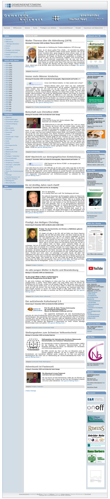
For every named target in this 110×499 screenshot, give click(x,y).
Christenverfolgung (11, 124)
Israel (7, 141)
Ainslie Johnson (65, 494)
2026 (7, 63)
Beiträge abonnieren (13, 44)
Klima (7, 147)
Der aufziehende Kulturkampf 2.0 (43, 301)
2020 (7, 76)
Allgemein (9, 117)
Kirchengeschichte (11, 145)
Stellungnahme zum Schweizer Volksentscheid (50, 332)
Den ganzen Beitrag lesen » (45, 102)
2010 (7, 98)
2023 (7, 70)
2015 (7, 87)
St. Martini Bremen (94, 314)
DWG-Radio (91, 294)
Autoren (27, 28)
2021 (7, 74)
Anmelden (9, 189)
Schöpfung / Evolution (12, 162)
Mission (8, 154)
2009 (7, 100)
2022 (7, 72)
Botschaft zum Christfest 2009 (41, 112)
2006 (7, 106)
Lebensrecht (34, 71)
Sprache (8, 169)
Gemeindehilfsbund (66, 28)
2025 (7, 65)
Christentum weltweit (36, 327)
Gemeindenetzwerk (26, 4)
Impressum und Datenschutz (93, 28)
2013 (7, 91)
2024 (7, 67)
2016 (7, 85)
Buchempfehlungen (12, 119)
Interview (8, 139)
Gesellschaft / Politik (45, 107)
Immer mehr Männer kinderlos (41, 76)
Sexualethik (9, 167)
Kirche (41, 296)
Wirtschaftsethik (11, 183)
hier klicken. (91, 217)
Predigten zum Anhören (48, 28)
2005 (7, 108)
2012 (7, 93)
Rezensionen (10, 160)
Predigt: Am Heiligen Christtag (41, 222)
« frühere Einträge (30, 390)
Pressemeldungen (11, 158)
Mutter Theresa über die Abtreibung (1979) (48, 40)
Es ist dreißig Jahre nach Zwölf (42, 185)
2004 (7, 111)
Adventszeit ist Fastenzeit (39, 366)
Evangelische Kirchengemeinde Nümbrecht (92, 297)
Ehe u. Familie (35, 107)
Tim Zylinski (87, 494)
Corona (8, 126)
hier (101, 109)
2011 (7, 95)
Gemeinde (9, 132)
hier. (96, 145)
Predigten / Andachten (37, 151)
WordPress (40, 494)
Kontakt (78, 28)
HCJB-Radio (92, 302)
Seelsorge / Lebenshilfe (13, 165)
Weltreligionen (47, 361)
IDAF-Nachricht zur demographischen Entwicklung (53, 156)
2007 (7, 104)
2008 (7, 102)
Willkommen (17, 28)
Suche (35, 28)
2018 (7, 80)
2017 (7, 83)
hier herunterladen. (93, 67)
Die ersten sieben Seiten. (94, 213)
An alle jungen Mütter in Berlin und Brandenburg (51, 270)
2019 (7, 78)
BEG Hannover (92, 292)
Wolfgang (51, 494)
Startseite (7, 28)
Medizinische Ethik (11, 152)
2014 (7, 89)
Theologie (9, 175)
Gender (8, 134)
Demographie (34, 180)
